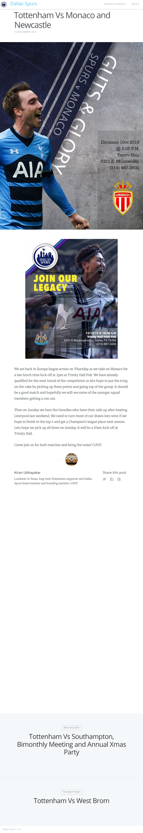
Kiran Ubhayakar (27, 472)
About (135, 4)
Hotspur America (115, 4)
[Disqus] (71, 546)
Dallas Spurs (8, 829)
